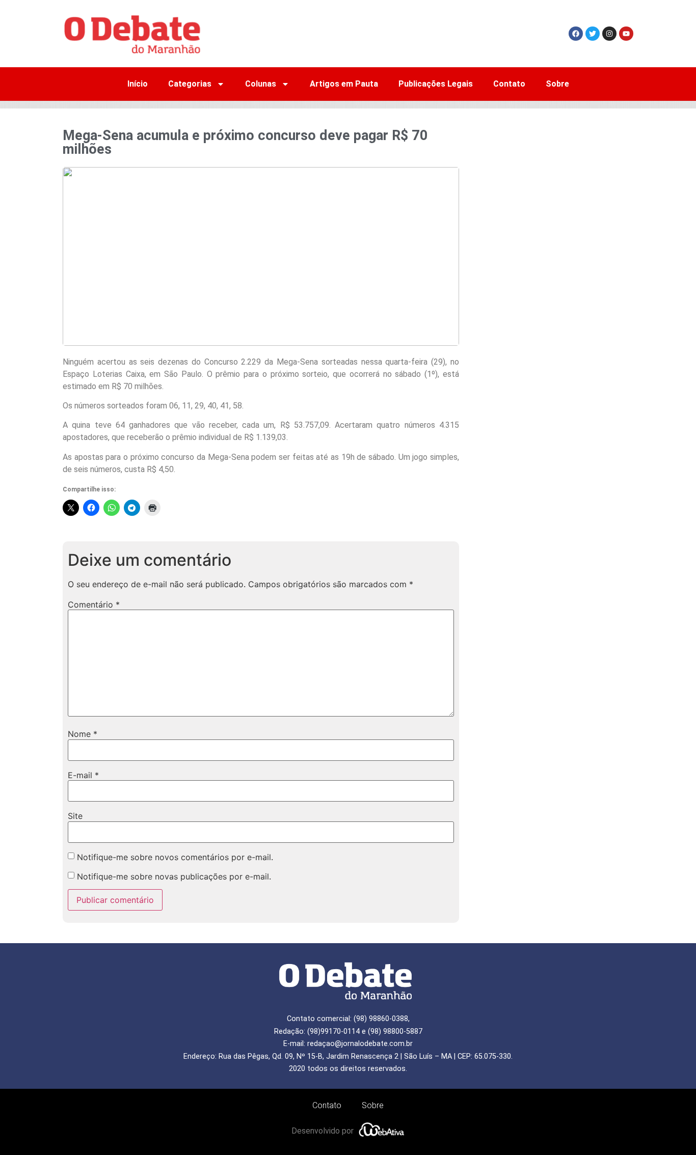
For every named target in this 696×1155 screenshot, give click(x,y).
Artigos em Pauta (344, 84)
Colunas (260, 84)
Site (75, 816)
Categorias (189, 84)
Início (137, 84)
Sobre (557, 84)
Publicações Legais (435, 84)
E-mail (83, 775)
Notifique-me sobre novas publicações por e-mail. (174, 876)
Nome (82, 734)
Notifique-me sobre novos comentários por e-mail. (175, 857)
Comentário (94, 604)
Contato (509, 84)
